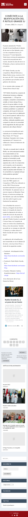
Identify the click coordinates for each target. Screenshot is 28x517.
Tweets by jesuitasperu (8, 505)
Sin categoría (19, 25)
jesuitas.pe (16, 513)
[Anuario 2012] (14, 375)
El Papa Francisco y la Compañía (11, 448)
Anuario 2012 (6, 384)
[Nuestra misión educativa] (14, 396)
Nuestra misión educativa (9, 405)
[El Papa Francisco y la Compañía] (14, 439)
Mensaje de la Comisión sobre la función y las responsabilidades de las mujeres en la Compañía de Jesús (14, 427)
